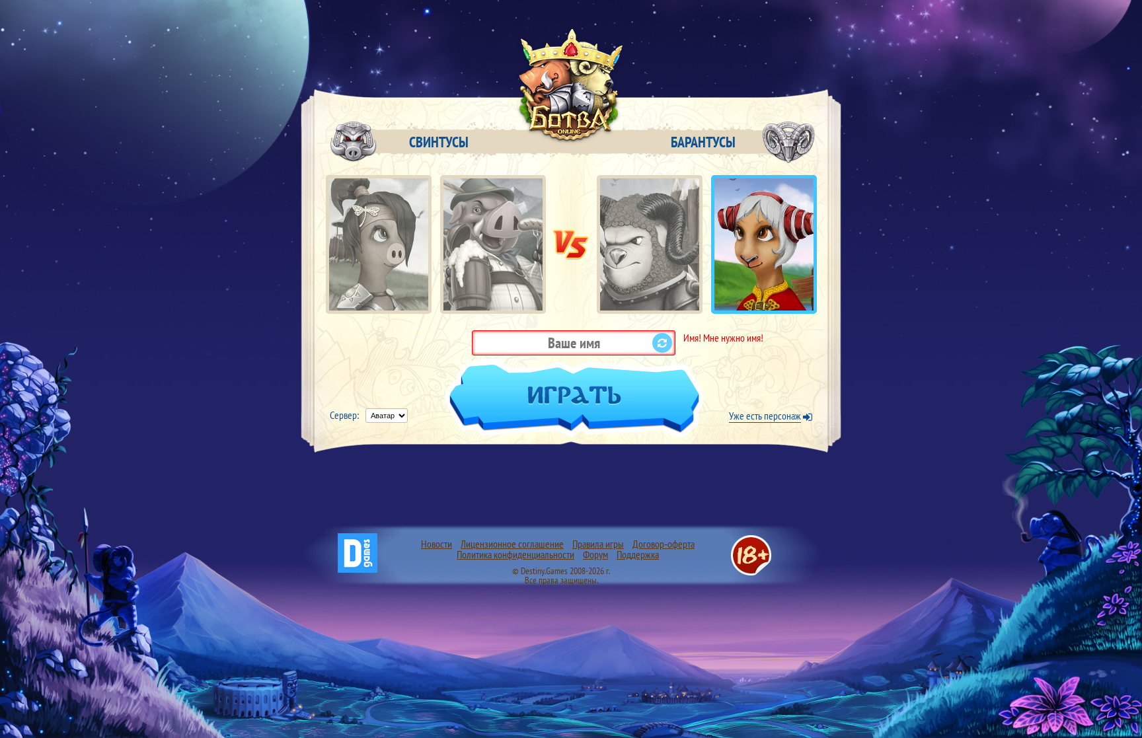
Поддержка (638, 554)
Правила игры (598, 543)
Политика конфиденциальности (515, 554)
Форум (595, 554)
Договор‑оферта (663, 543)
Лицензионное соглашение (512, 543)
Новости (436, 543)
